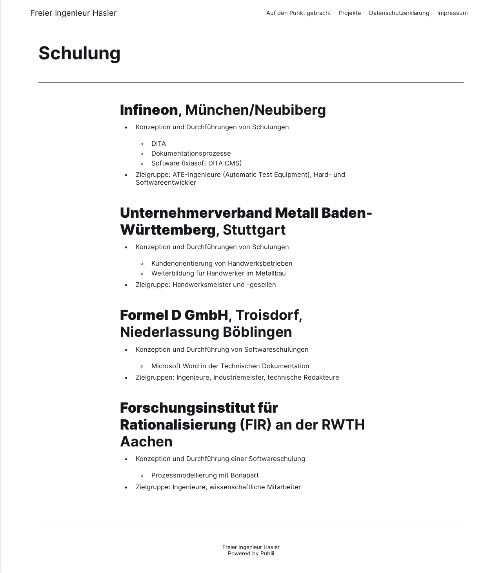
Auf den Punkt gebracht (298, 13)
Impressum (452, 13)
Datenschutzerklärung (399, 13)
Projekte (350, 13)
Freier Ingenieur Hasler (73, 13)
